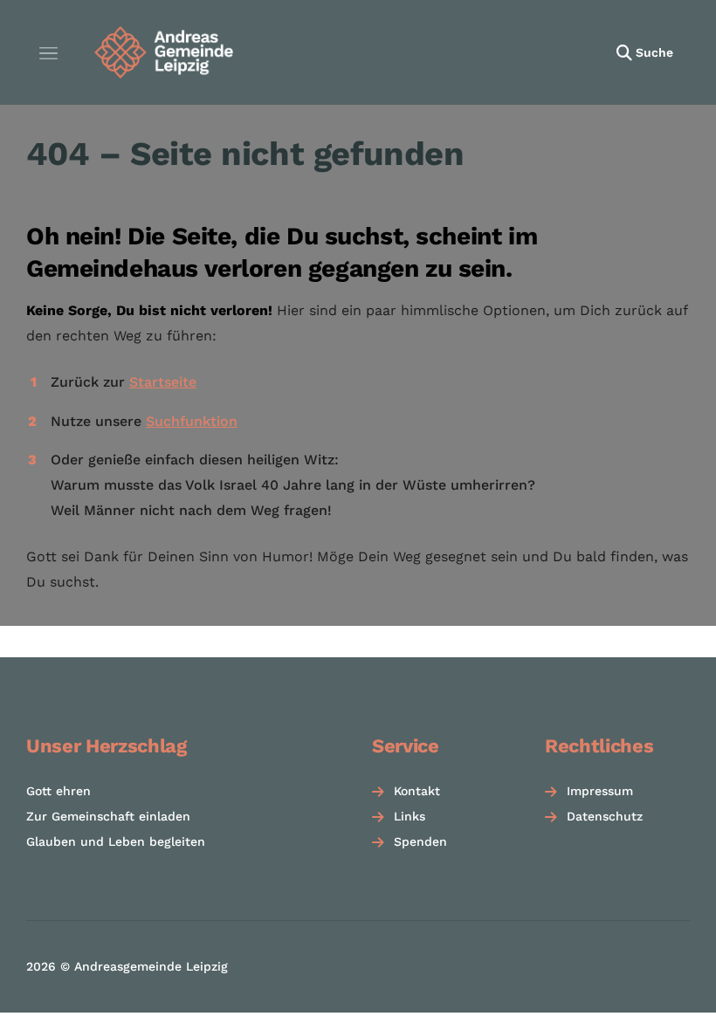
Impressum (600, 791)
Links (409, 816)
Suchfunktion (192, 421)
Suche (654, 52)
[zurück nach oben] (672, 993)
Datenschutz (605, 816)
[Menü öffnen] (48, 52)
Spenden (420, 841)
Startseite (162, 382)
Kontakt (417, 791)
